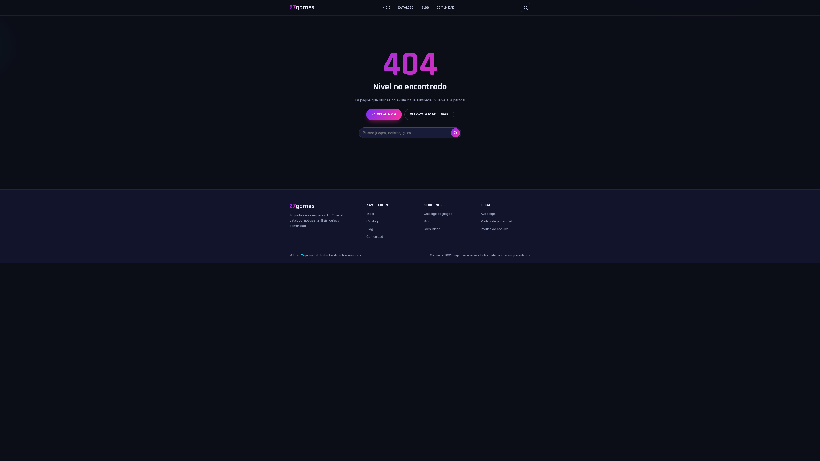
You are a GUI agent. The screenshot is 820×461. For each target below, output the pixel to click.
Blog (425, 7)
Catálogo (406, 7)
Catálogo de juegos (438, 214)
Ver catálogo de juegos (429, 114)
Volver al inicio (384, 114)
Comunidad (445, 7)
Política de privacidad (496, 221)
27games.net (309, 255)
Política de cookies (495, 229)
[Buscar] (525, 7)
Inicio (386, 7)
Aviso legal (488, 214)
